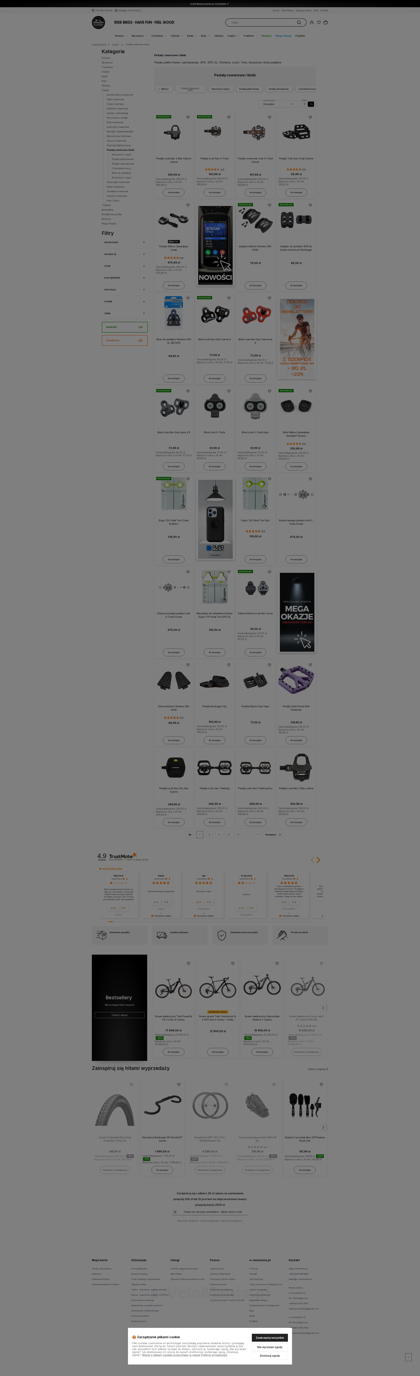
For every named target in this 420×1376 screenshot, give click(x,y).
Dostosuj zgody (270, 1355)
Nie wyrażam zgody (270, 1347)
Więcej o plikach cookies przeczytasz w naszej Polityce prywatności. (185, 1355)
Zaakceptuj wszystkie (270, 1337)
